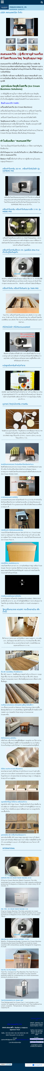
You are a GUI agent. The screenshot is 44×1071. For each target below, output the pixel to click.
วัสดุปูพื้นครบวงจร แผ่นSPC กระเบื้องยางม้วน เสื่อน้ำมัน (21, 610)
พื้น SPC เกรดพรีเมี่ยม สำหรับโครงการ (11, 672)
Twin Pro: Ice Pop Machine (8, 970)
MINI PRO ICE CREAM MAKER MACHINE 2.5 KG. (15, 939)
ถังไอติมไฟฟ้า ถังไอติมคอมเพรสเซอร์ (16, 327)
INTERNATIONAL (9, 848)
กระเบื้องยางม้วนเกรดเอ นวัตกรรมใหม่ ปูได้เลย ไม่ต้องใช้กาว (17, 705)
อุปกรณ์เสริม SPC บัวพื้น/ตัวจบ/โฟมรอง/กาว (13, 835)
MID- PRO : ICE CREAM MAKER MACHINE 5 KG (14, 909)
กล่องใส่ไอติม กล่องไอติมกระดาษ (10, 563)
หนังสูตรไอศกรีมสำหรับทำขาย (14, 365)
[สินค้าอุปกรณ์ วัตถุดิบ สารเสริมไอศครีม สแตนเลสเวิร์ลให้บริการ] (22, 26)
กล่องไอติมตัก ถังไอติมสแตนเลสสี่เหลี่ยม (12, 530)
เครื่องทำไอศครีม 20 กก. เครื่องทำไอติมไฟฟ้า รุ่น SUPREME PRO (21, 170)
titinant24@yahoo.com (22, 1039)
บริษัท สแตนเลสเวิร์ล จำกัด (14, 1024)
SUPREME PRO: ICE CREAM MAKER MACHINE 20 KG (16, 878)
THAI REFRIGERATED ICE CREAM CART (12, 1000)
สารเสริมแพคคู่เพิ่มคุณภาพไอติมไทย (11, 596)
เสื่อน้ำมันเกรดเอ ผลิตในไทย (8, 738)
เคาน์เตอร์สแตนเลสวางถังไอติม (9, 497)
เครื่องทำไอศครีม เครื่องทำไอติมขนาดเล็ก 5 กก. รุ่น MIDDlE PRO (22, 210)
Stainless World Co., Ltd (37, 1019)
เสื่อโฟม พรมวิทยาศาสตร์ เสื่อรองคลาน (12, 769)
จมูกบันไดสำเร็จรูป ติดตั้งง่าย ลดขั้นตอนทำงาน (14, 802)
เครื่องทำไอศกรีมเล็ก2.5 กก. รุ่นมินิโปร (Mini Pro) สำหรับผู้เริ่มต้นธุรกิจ (21, 251)
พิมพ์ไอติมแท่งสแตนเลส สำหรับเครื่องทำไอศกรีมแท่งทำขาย (17, 464)
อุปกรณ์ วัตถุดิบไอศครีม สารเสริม (15, 404)
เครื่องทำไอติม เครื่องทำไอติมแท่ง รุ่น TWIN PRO (20, 288)
